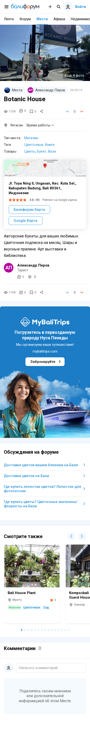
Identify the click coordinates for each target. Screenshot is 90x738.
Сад (46, 607)
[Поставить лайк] (67, 111)
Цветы (29, 151)
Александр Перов (33, 265)
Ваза (52, 151)
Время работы (38, 125)
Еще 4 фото (74, 75)
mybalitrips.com (45, 351)
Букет (41, 151)
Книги (49, 145)
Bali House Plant (22, 593)
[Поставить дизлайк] (82, 111)
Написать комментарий (38, 668)
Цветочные (33, 145)
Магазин (31, 138)
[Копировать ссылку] (41, 111)
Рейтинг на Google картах (59, 200)
